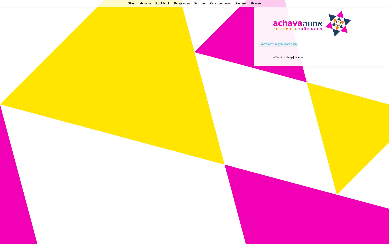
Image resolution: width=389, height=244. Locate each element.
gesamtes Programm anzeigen (278, 44)
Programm (182, 3)
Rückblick (162, 3)
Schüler (199, 3)
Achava (145, 3)
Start (132, 3)
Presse (256, 3)
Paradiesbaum (220, 3)
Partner (241, 3)
